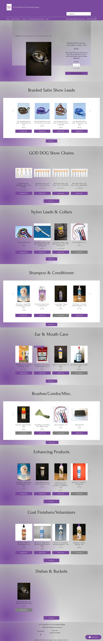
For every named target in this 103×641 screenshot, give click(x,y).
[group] (51, 118)
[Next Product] (90, 111)
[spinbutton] (76, 65)
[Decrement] (74, 65)
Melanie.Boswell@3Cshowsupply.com (75, 19)
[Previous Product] (13, 111)
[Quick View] (23, 111)
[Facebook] (40, 635)
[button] (95, 19)
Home (17, 36)
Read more (76, 58)
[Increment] (79, 65)
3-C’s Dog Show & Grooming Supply (26, 7)
